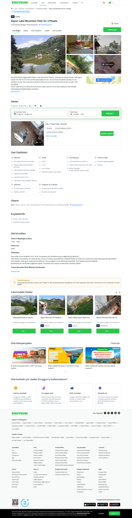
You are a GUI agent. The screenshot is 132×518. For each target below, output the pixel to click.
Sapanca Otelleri (96, 426)
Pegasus (14, 453)
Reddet (26, 515)
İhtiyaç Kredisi (16, 472)
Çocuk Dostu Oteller (82, 437)
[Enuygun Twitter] (112, 413)
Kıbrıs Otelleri (69, 423)
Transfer (101, 447)
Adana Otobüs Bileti (61, 460)
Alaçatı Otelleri (84, 426)
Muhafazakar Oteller (58, 437)
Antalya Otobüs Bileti (61, 463)
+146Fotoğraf (109, 64)
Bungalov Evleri (94, 437)
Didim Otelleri (58, 423)
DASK (35, 487)
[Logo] (20, 2)
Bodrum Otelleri (38, 455)
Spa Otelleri (70, 437)
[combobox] (42, 114)
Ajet (13, 458)
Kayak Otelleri (106, 437)
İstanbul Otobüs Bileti (61, 450)
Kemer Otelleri (38, 423)
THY (13, 450)
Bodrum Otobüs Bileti (61, 458)
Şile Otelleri (74, 426)
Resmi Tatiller (102, 482)
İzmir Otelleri (37, 458)
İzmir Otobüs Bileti (60, 455)
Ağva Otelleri (90, 423)
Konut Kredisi (16, 477)
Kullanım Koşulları (103, 489)
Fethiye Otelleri (38, 463)
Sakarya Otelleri (101, 423)
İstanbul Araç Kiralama (83, 450)
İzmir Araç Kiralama (82, 455)
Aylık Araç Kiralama (82, 460)
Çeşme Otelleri (27, 423)
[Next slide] (40, 133)
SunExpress (15, 455)
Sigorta (36, 469)
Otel (35, 447)
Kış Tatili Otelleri (16, 440)
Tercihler (101, 513)
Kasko (35, 472)
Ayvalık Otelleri (41, 426)
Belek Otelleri (52, 426)
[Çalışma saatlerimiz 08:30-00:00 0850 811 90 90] (104, 2)
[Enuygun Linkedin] (115, 413)
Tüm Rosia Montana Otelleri (21, 12)
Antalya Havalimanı (104, 455)
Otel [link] (16, 9)
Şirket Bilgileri (81, 477)
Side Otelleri (48, 423)
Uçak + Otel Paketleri (40, 465)
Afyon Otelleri (108, 426)
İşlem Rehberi (102, 479)
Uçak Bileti (15, 447)
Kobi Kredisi (15, 482)
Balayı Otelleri (16, 437)
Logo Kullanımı (81, 484)
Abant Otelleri (112, 423)
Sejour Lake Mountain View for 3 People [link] (60, 9)
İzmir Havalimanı (103, 458)
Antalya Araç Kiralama (83, 458)
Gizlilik (100, 492)
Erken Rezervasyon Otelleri (41, 437)
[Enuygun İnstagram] (108, 413)
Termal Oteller (27, 437)
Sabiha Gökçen (102, 450)
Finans (14, 469)
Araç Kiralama (81, 447)
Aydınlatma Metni (103, 487)
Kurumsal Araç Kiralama (84, 463)
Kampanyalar (102, 474)
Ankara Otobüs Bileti (61, 453)
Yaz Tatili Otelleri (28, 440)
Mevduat (14, 487)
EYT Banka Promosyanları (19, 474)
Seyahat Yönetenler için (62, 474)
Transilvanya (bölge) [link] (41, 9)
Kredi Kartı (15, 484)
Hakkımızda (80, 472)
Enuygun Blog (102, 472)
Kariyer (79, 482)
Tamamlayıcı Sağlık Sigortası (42, 482)
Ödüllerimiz (80, 487)
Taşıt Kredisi (15, 479)
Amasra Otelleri (30, 426)
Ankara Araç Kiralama (83, 453)
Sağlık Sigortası (38, 479)
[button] (66, 54)
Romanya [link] (21, 9)
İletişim (79, 474)
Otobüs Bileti (59, 447)
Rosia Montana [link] (30, 9)
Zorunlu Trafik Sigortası (40, 474)
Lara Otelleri (15, 429)
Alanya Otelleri (16, 423)
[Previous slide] (14, 133)
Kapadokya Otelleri (17, 426)
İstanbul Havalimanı (104, 453)
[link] (12, 9)
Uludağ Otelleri (79, 423)
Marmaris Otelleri (39, 460)
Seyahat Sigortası (39, 477)
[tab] (16, 30)
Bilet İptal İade (102, 484)
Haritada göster (105, 80)
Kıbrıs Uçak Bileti (16, 460)
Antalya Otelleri (38, 453)
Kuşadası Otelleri (64, 426)
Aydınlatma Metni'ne (83, 513)
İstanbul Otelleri (38, 450)
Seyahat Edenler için (61, 472)
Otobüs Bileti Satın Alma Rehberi (64, 465)
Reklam (79, 479)
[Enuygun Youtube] (119, 413)
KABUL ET (114, 513)
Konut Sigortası (38, 484)
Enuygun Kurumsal (61, 469)
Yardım (100, 477)
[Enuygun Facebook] (105, 413)
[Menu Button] (82, 2)
